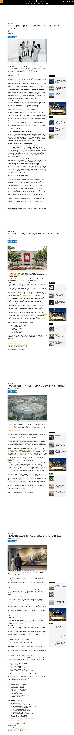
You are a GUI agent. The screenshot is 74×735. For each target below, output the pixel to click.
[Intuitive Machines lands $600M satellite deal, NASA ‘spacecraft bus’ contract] (51, 302)
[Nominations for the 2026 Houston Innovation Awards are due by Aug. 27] (51, 287)
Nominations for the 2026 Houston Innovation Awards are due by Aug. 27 (60, 288)
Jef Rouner (9, 388)
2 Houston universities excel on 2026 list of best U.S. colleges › (16, 349)
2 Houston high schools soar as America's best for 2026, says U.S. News (60, 445)
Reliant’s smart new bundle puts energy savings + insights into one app (60, 492)
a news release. (11, 602)
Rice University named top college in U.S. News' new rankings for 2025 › (17, 344)
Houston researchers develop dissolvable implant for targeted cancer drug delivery (60, 122)
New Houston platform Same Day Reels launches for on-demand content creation (60, 129)
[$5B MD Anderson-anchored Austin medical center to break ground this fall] (51, 587)
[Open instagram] (67, 1)
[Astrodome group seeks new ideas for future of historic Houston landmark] (27, 408)
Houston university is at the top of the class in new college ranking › (17, 348)
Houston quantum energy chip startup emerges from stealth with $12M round (60, 81)
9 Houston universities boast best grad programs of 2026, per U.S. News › (18, 346)
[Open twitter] (63, 1)
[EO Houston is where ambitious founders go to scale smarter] (51, 336)
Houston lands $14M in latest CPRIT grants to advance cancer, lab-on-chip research (60, 438)
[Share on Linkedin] (13, 37)
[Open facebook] (60, 1)
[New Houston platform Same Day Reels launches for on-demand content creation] (51, 129)
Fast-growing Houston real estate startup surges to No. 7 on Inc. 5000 (34, 536)
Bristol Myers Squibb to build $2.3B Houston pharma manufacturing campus (60, 137)
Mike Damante (10, 238)
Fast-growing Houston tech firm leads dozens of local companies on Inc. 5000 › (18, 732)
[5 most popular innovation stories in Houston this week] (51, 594)
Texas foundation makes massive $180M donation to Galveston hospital (60, 88)
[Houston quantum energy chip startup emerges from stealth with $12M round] (51, 81)
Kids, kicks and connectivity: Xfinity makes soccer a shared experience (60, 478)
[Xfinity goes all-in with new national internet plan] (51, 628)
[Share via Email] (16, 37)
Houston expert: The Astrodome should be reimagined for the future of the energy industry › (20, 492)
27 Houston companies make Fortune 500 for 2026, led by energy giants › (18, 728)
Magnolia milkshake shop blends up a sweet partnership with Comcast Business (60, 486)
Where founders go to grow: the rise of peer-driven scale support (60, 329)
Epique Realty (18, 572)
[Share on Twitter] (11, 37)
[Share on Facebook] (9, 37)
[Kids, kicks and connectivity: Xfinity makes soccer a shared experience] (51, 478)
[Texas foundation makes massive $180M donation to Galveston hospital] (51, 88)
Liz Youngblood (12, 31)
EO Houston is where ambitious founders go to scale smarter (60, 336)
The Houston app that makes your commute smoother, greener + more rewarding (60, 636)
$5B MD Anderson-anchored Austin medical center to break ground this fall (60, 587)
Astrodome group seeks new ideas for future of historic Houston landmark (36, 386)
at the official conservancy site (14, 430)
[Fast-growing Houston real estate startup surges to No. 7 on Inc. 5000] (27, 558)
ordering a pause (19, 482)
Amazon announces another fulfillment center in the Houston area (60, 602)
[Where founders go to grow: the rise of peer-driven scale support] (51, 329)
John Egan (9, 538)
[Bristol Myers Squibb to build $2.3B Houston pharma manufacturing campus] (51, 136)
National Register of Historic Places (26, 453)
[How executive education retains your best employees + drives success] (51, 343)
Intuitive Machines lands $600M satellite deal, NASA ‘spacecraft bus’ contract (60, 302)
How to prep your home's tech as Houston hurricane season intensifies (60, 643)
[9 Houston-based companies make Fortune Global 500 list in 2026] (51, 452)
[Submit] (72, 1)
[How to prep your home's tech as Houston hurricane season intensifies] (51, 643)
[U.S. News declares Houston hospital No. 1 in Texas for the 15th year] (51, 95)
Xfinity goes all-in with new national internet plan (59, 628)
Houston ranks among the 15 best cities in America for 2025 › (16, 727)
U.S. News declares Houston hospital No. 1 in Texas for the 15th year (60, 96)
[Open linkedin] (70, 1)
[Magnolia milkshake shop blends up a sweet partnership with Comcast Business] (51, 486)
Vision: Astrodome (11, 458)
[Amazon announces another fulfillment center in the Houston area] (51, 602)
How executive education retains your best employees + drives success (60, 343)
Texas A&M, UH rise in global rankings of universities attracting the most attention (35, 235)
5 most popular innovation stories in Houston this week (60, 594)
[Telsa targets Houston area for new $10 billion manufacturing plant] (51, 295)
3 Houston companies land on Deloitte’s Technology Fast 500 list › (17, 730)
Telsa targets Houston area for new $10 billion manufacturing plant (60, 295)
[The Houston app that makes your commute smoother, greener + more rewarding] (51, 635)
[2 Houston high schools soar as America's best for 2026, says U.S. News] (51, 445)
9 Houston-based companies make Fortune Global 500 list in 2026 (60, 452)
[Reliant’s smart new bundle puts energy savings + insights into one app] (51, 493)
